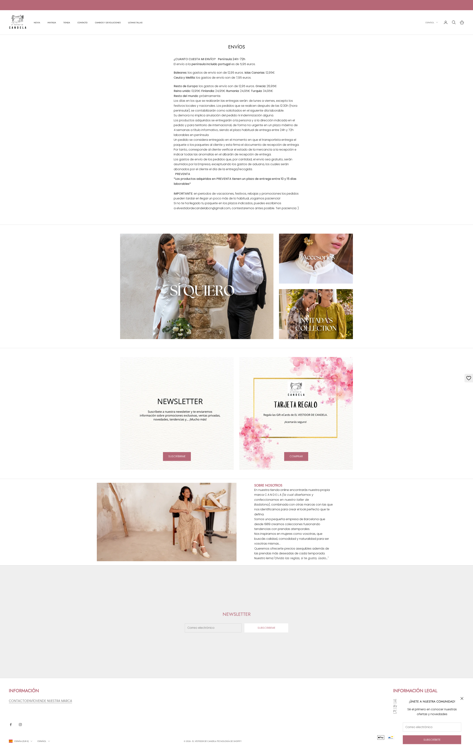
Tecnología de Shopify (229, 741)
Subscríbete (431, 740)
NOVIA (37, 22)
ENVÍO (31, 701)
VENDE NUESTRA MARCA (54, 701)
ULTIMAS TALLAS (135, 22)
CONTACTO (82, 22)
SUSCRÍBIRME (177, 456)
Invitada (51, 22)
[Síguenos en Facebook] (11, 724)
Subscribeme (266, 628)
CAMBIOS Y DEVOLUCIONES (108, 22)
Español (430, 22)
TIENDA (66, 22)
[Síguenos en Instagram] (20, 724)
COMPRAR (296, 456)
